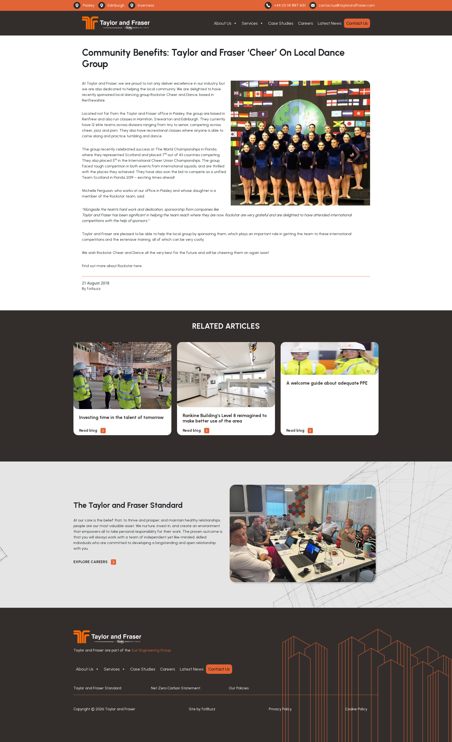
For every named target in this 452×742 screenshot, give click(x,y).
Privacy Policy (280, 709)
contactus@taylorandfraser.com (347, 5)
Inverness (146, 5)
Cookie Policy (356, 709)
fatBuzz (208, 709)
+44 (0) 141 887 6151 (290, 5)
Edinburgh (116, 5)
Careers (305, 23)
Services (250, 23)
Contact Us (357, 23)
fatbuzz (94, 288)
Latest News (330, 23)
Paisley (88, 5)
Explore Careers (91, 562)
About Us (222, 23)
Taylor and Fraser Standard (97, 688)
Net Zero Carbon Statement (175, 688)
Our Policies (239, 688)
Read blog (88, 430)
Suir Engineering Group (151, 650)
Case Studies (280, 23)
